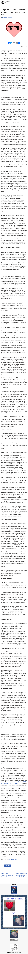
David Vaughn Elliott (7, 17)
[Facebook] (8, 43)
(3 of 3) (15, 859)
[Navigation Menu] (25, 2)
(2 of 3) (11, 859)
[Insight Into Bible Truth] (5, 2)
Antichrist (7, 865)
